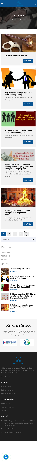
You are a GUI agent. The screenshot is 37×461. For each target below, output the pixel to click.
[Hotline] (6, 457)
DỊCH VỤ (4, 259)
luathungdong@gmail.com (13, 432)
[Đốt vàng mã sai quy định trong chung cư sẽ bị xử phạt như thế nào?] (18, 197)
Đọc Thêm (27, 61)
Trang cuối (26, 234)
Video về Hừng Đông (7, 407)
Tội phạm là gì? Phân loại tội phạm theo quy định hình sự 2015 (18, 131)
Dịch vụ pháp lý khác (8, 393)
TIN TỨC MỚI (5, 252)
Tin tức (3, 411)
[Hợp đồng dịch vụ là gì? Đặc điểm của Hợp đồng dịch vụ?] (18, 78)
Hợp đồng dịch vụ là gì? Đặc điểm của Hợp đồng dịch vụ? (18, 93)
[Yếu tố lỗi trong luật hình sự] (18, 43)
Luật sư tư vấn (6, 386)
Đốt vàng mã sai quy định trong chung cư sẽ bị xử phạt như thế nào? (17, 212)
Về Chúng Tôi (5, 404)
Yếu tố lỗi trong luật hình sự (16, 56)
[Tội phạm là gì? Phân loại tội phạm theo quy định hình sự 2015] (18, 119)
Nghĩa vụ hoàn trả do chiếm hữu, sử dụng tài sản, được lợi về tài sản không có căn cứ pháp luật (19, 166)
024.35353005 (9, 429)
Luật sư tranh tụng (7, 390)
